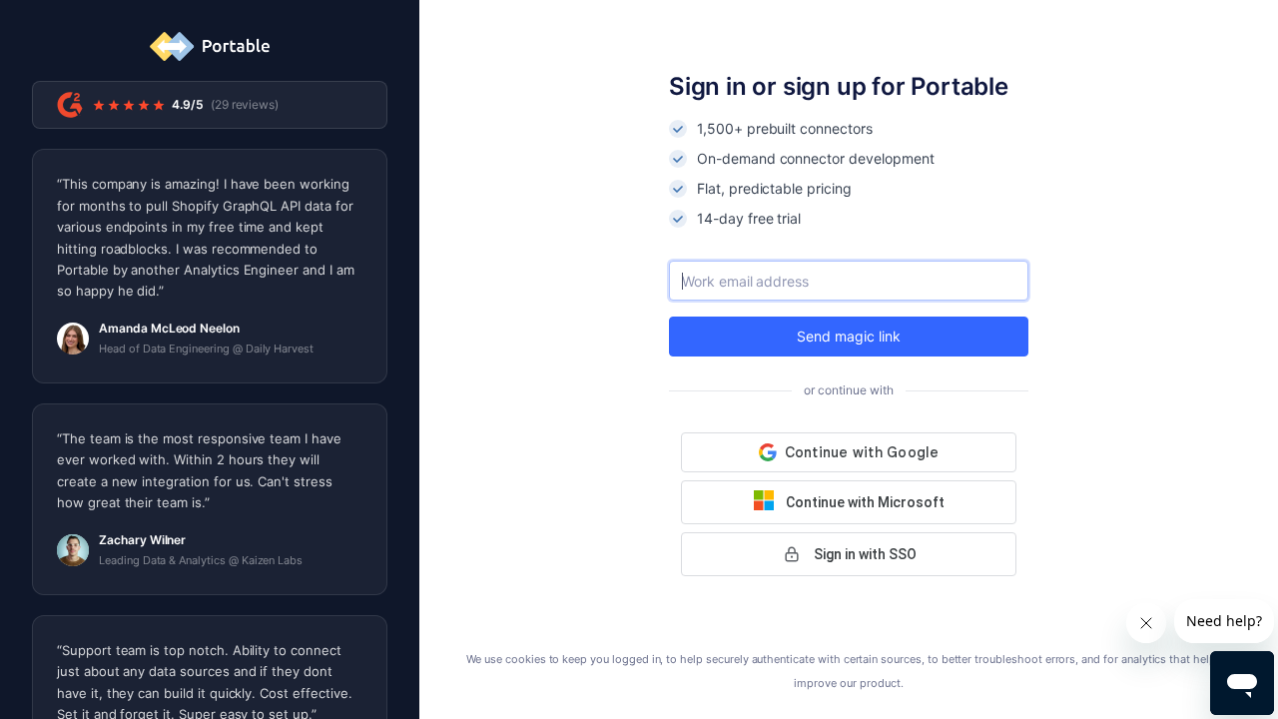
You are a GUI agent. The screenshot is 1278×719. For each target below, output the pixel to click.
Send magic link (848, 336)
